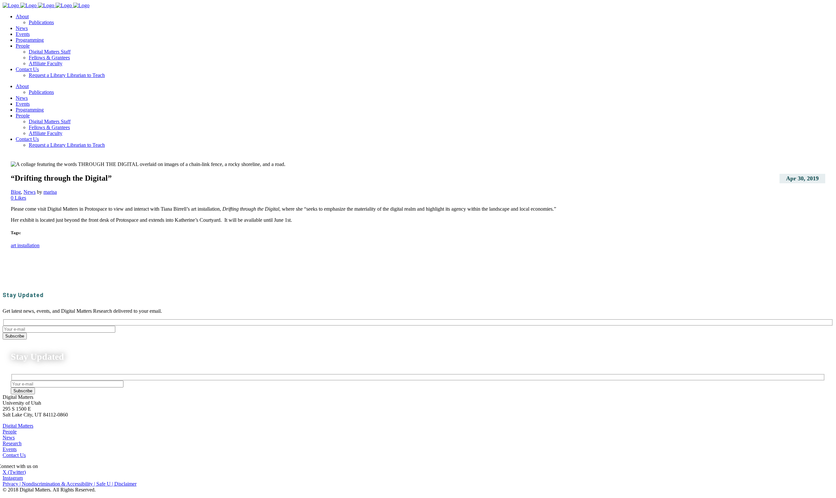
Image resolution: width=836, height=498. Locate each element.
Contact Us (14, 455)
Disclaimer (125, 484)
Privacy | (12, 484)
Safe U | (105, 484)
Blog (16, 192)
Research (12, 443)
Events (10, 449)
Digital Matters (18, 426)
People (10, 431)
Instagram (13, 478)
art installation (25, 245)
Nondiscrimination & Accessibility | (59, 484)
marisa (50, 192)
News (30, 192)
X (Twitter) (14, 472)
